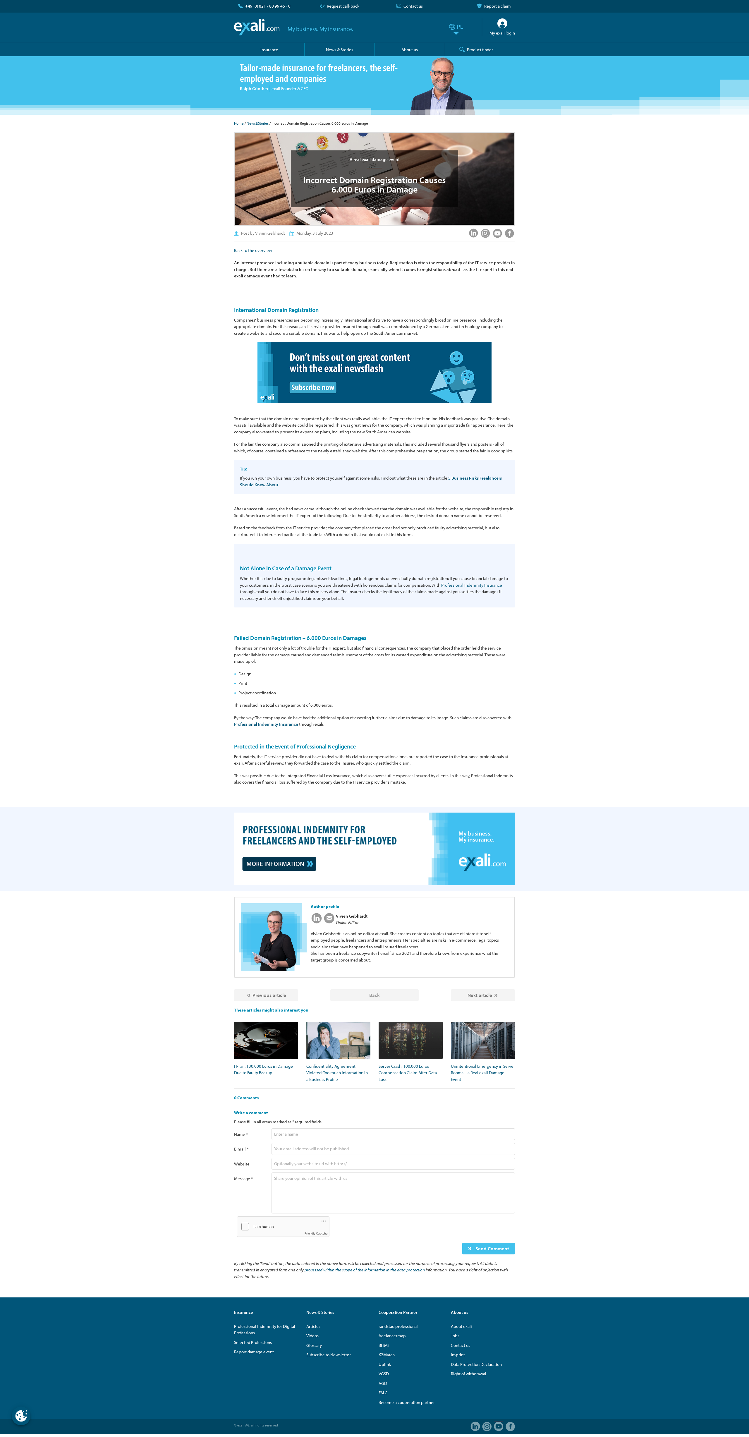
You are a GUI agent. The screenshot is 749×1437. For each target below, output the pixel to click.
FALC (383, 1392)
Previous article (269, 995)
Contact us (413, 6)
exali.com (256, 27)
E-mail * (241, 1149)
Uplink (385, 1364)
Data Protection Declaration (476, 1364)
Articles (313, 1326)
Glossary (314, 1345)
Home (239, 123)
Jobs (455, 1335)
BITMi (384, 1345)
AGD (383, 1383)
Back (374, 995)
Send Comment (491, 1248)
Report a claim (497, 6)
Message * (243, 1178)
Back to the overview (253, 250)
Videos (312, 1335)
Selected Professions (253, 1342)
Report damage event (254, 1351)
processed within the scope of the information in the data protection (365, 1270)
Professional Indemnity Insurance (471, 585)
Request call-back (343, 6)
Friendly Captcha (316, 1233)
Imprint (458, 1354)
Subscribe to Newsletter (328, 1354)
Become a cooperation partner (407, 1402)
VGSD (384, 1373)
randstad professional (398, 1326)
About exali (461, 1326)
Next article (480, 995)
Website (242, 1164)
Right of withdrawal (468, 1373)
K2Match (387, 1354)
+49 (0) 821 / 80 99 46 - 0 (268, 6)
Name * (241, 1134)
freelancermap (392, 1335)
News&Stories (258, 123)
